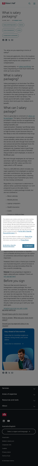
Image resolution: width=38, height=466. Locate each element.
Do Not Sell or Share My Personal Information (9, 246)
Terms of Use (28, 236)
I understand (28, 246)
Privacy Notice (25, 240)
